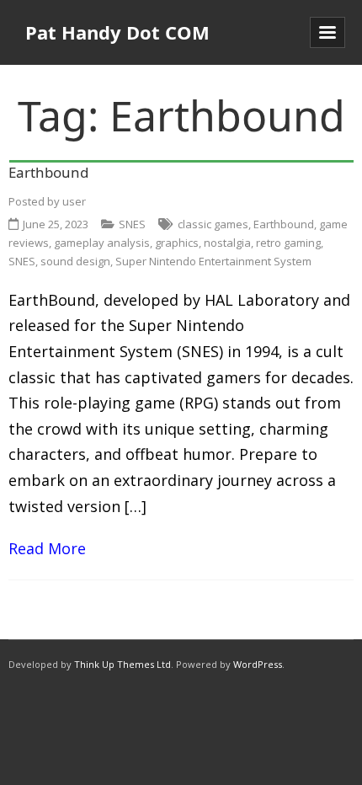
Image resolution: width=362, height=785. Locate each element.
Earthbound (48, 172)
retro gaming (288, 242)
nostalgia (227, 242)
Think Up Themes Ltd (122, 664)
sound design (75, 261)
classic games (213, 224)
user (74, 201)
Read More (47, 548)
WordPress (257, 664)
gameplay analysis (102, 242)
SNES (132, 224)
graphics (177, 242)
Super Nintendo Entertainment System (213, 261)
